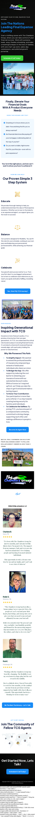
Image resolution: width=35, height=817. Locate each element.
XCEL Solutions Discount (17, 783)
